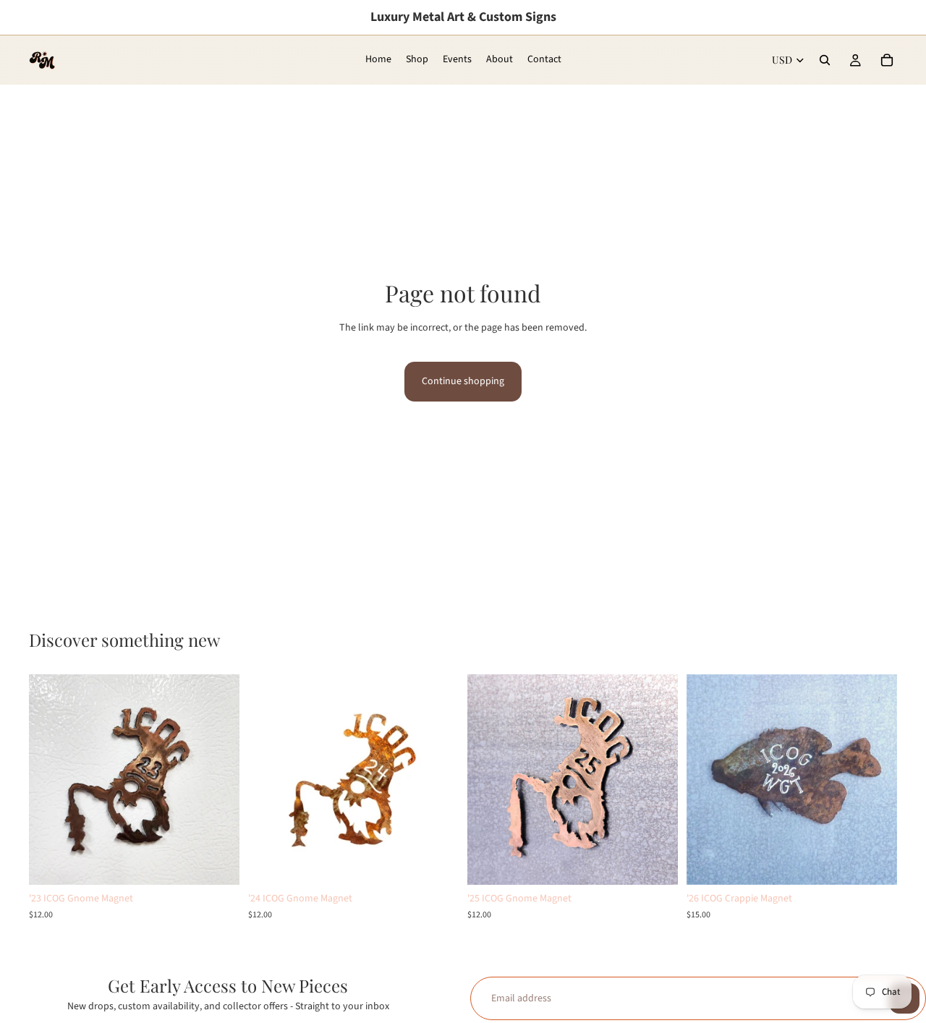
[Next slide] (217, 780)
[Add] (217, 863)
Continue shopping (463, 381)
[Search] (825, 60)
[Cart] (887, 60)
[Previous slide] (50, 780)
